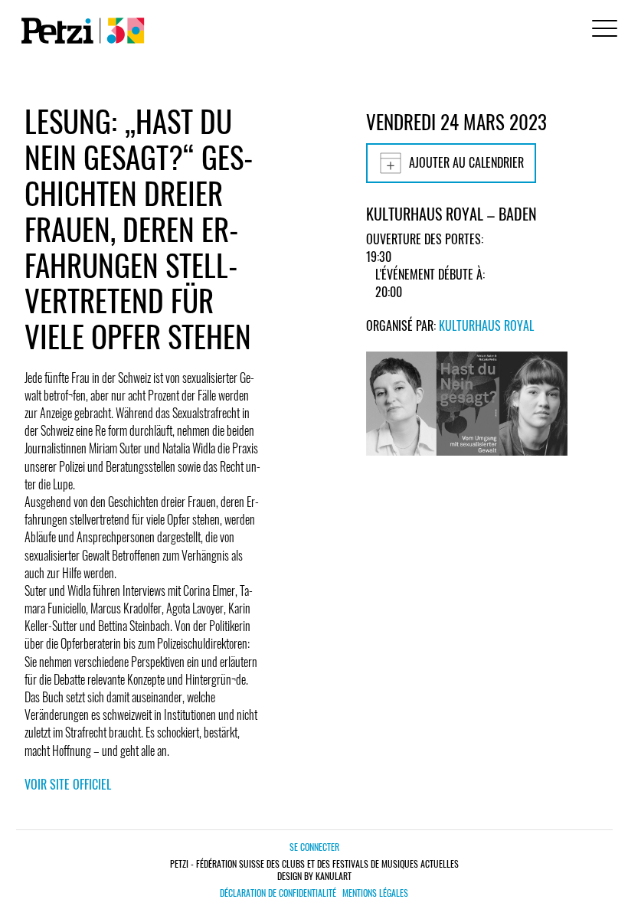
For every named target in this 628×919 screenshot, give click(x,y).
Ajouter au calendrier (466, 162)
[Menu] (602, 30)
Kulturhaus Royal (486, 325)
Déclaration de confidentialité (278, 893)
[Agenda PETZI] (79, 30)
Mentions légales (375, 893)
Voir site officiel (68, 784)
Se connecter (314, 846)
